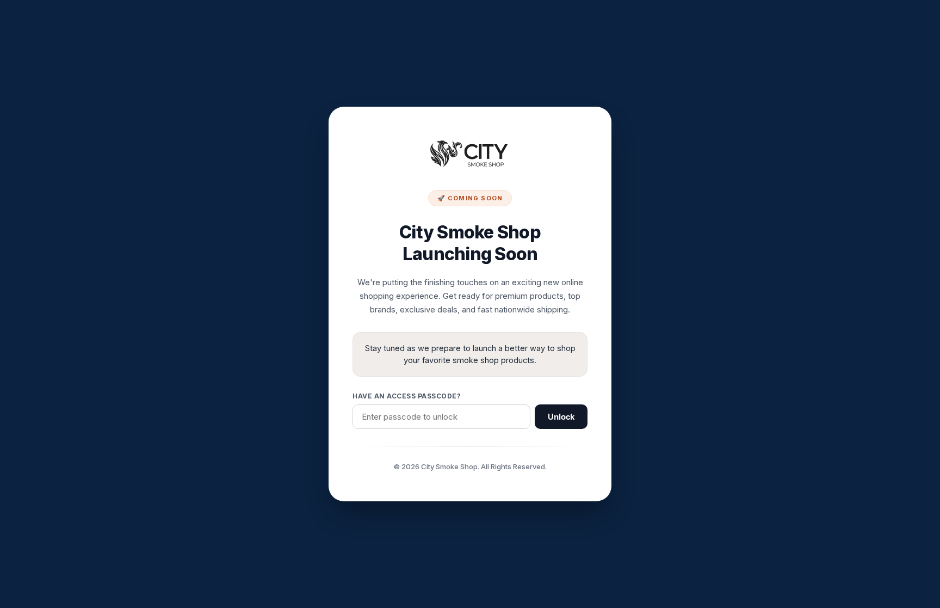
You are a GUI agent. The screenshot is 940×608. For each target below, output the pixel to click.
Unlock (561, 417)
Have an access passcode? (406, 396)
